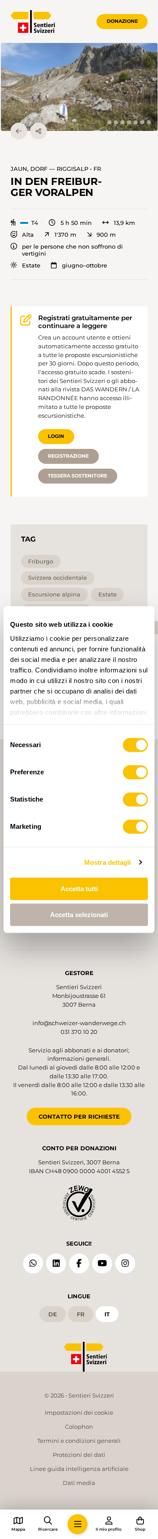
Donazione (122, 21)
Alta (28, 234)
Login (56, 436)
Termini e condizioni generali (79, 1440)
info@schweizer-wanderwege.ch (79, 1022)
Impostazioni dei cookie (79, 1412)
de (52, 1314)
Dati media (79, 1482)
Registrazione (68, 456)
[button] (79, 87)
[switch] (135, 772)
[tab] (109, 122)
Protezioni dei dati (79, 1454)
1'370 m (65, 234)
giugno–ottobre (84, 265)
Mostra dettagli (107, 862)
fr (81, 1314)
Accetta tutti (79, 888)
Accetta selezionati (79, 914)
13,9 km (124, 223)
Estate (31, 265)
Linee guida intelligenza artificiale (79, 1468)
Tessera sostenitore (77, 476)
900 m (106, 234)
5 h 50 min (76, 223)
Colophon (79, 1426)
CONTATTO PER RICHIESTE (79, 1116)
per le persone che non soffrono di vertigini (72, 249)
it (107, 1314)
